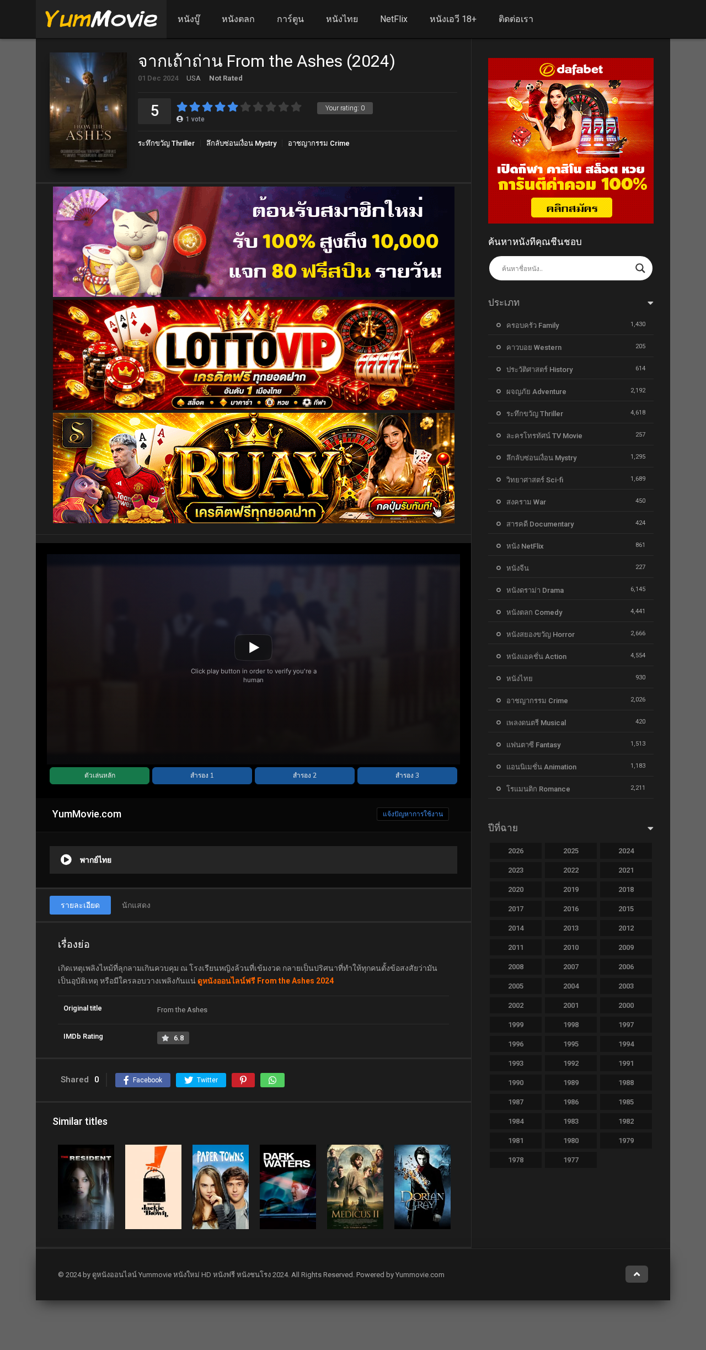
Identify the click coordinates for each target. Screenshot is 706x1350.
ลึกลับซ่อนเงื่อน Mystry (241, 143)
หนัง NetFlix (525, 546)
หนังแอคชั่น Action (536, 656)
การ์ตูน (290, 19)
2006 (626, 967)
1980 (571, 1140)
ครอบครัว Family (532, 325)
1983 (571, 1121)
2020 (515, 889)
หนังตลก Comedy (534, 612)
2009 (626, 947)
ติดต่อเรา (516, 19)
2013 (571, 928)
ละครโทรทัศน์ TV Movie (544, 436)
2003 (626, 986)
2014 (515, 928)
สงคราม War (526, 502)
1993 (515, 1063)
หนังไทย (342, 19)
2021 (626, 870)
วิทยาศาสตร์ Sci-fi (534, 480)
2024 (626, 851)
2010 (571, 947)
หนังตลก (238, 19)
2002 (515, 1005)
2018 (626, 889)
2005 (515, 986)
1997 (626, 1025)
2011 (515, 947)
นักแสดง (136, 905)
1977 (571, 1160)
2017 (515, 909)
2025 (571, 851)
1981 (515, 1140)
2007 (571, 967)
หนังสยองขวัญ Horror (540, 634)
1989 (571, 1082)
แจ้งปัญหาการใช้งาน (413, 814)
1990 (515, 1082)
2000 (626, 1005)
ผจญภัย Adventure (536, 391)
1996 (515, 1044)
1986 (571, 1102)
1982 (626, 1121)
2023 (515, 870)
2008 (515, 967)
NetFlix (394, 19)
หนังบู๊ (189, 19)
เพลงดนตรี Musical (536, 723)
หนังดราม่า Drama (535, 590)
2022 (571, 870)
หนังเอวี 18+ (453, 19)
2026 (515, 851)
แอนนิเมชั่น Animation (541, 767)
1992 (571, 1063)
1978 (515, 1160)
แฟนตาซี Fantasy (533, 745)
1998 (571, 1025)
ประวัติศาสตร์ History (539, 369)
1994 (626, 1044)
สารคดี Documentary (540, 524)
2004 (571, 986)
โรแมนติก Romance (538, 789)
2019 (571, 889)
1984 (515, 1121)
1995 (571, 1044)
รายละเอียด (80, 905)
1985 (626, 1102)
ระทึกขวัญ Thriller (166, 143)
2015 (626, 909)
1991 (626, 1063)
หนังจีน (517, 568)
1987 (515, 1102)
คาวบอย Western (533, 347)
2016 (571, 909)
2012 (626, 928)
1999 (515, 1025)
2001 (571, 1005)
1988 (626, 1082)
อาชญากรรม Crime (319, 143)
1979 (626, 1140)
